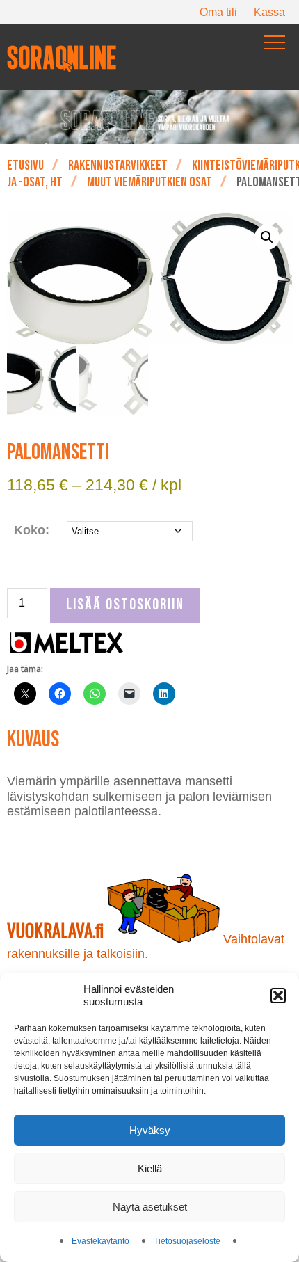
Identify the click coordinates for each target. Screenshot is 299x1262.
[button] (278, 996)
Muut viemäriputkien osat (149, 182)
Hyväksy (149, 1130)
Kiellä (150, 1168)
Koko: (31, 530)
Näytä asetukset (150, 1207)
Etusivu (25, 165)
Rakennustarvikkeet (118, 165)
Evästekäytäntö (100, 1241)
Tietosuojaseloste (187, 1241)
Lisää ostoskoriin (125, 605)
